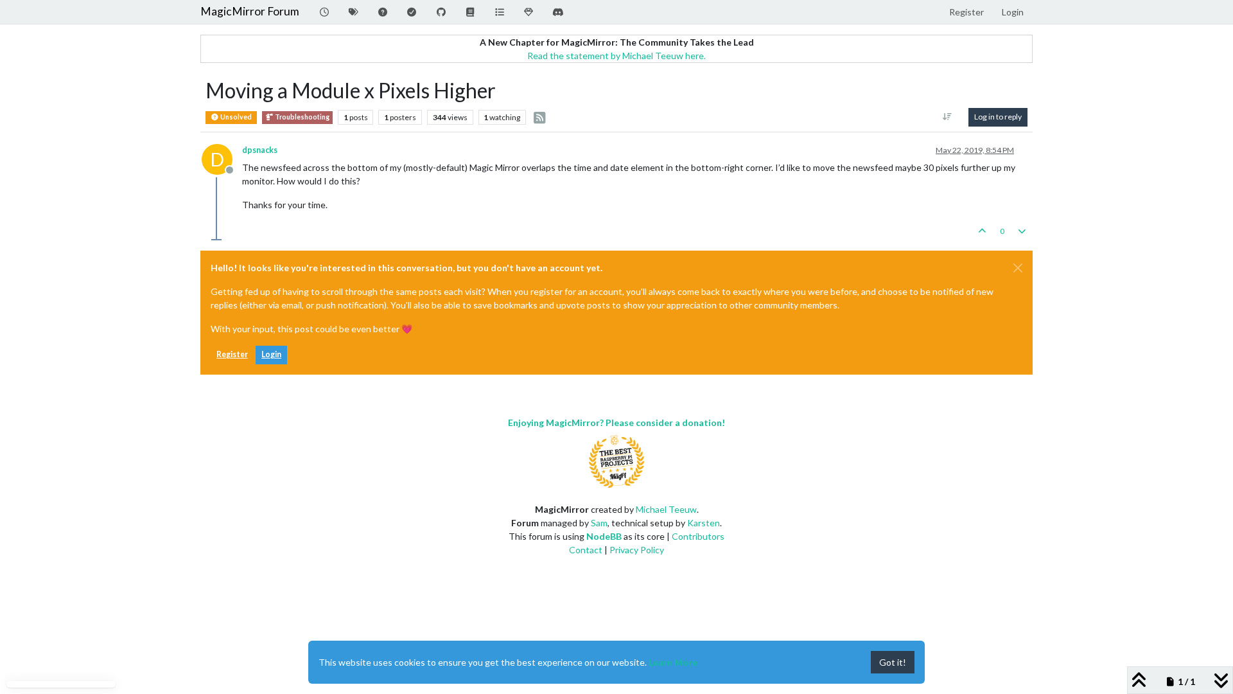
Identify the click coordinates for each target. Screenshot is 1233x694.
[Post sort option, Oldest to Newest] (947, 117)
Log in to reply (998, 116)
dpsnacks (259, 150)
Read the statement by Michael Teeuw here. (616, 55)
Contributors (698, 536)
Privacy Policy (636, 549)
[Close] (1018, 268)
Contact (585, 549)
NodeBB (604, 536)
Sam (599, 522)
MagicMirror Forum (249, 11)
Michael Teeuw (666, 509)
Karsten (703, 522)
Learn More (673, 662)
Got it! (892, 662)
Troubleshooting (301, 117)
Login (271, 354)
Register (232, 354)
